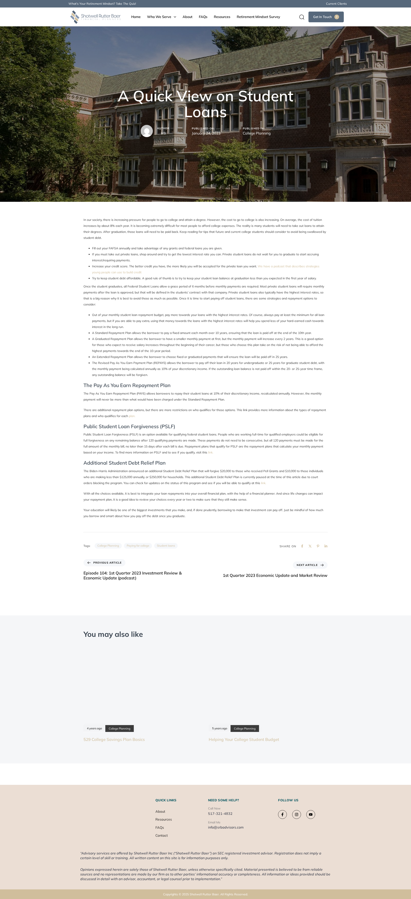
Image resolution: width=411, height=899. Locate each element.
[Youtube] (310, 814)
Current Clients (336, 4)
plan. (132, 416)
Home (136, 17)
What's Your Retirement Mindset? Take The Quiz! (102, 4)
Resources (222, 17)
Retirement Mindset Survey (258, 17)
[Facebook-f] (282, 814)
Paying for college (138, 545)
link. (210, 452)
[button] (300, 16)
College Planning (257, 133)
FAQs (203, 17)
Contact (161, 835)
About (187, 17)
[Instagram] (296, 814)
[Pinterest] (318, 546)
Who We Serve (159, 17)
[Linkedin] (326, 546)
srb (163, 133)
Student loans (166, 545)
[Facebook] (302, 546)
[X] (310, 546)
